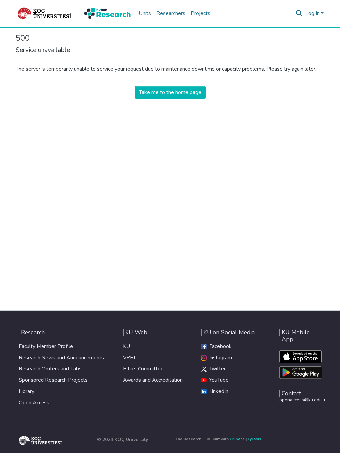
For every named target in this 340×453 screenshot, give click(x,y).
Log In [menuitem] (312, 13)
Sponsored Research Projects (53, 380)
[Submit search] (299, 13)
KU (126, 346)
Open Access (34, 402)
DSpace (237, 439)
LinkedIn (217, 391)
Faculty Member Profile (46, 346)
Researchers (170, 13)
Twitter (216, 368)
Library (26, 391)
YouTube (218, 380)
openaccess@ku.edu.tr (302, 400)
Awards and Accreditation (153, 380)
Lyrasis (254, 439)
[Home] (44, 13)
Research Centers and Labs (50, 368)
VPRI (129, 357)
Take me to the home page (170, 92)
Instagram (219, 357)
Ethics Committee (143, 368)
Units (145, 13)
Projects (200, 13)
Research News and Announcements (61, 357)
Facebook (219, 346)
